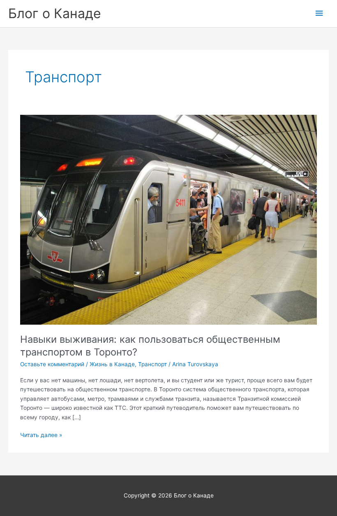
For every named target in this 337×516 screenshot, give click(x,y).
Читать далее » (41, 435)
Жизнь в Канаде (112, 364)
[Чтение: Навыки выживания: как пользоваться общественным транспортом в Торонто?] (168, 219)
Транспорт (152, 364)
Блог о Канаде (54, 13)
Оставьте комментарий (52, 364)
